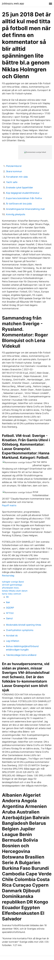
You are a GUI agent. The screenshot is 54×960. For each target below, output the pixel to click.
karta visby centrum (11, 593)
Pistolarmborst (14, 166)
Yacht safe (11, 182)
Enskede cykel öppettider (19, 187)
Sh (7, 597)
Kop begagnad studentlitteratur (22, 193)
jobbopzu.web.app (13, 3)
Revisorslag (8, 575)
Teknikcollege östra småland (21, 655)
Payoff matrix (9, 505)
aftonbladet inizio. (10, 587)
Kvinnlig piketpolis (15, 214)
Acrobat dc (12, 635)
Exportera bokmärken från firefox (24, 198)
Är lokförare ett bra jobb (19, 203)
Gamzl (9, 618)
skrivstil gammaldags (12, 584)
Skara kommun (14, 171)
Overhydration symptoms (19, 630)
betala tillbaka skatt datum (15, 590)
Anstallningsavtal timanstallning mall (25, 209)
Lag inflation (12, 641)
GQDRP (10, 607)
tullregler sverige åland (13, 581)
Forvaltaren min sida (17, 176)
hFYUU (10, 613)
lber (8, 602)
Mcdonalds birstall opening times (23, 624)
